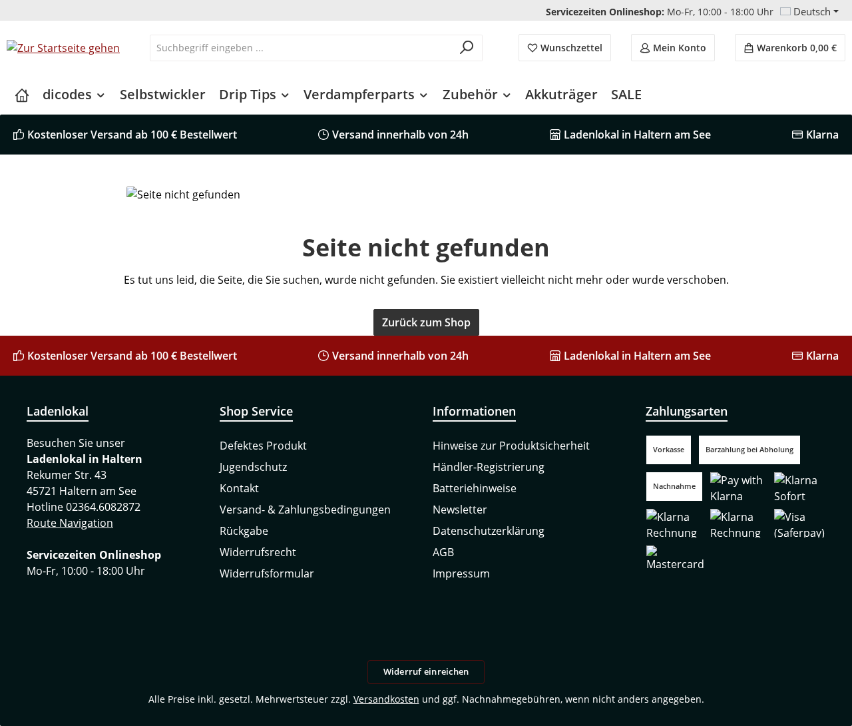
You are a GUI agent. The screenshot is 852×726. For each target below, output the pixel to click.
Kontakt (239, 488)
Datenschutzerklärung (488, 531)
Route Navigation (70, 523)
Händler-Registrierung (488, 467)
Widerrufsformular (267, 573)
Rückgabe (244, 531)
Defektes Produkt (263, 445)
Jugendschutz (253, 467)
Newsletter (460, 509)
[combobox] (301, 48)
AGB (443, 552)
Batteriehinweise (475, 488)
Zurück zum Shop (426, 322)
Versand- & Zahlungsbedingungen (305, 509)
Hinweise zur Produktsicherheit (511, 445)
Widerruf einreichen (426, 671)
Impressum (461, 573)
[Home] (22, 95)
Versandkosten (386, 699)
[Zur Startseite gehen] (63, 48)
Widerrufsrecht (258, 552)
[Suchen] (467, 48)
